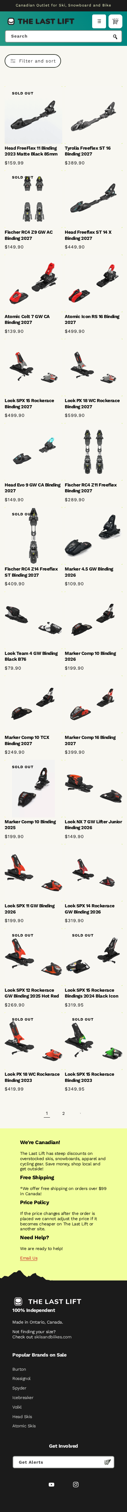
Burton (19, 1369)
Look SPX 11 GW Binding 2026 (29, 909)
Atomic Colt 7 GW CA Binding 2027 (27, 319)
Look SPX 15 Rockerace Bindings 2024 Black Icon (91, 993)
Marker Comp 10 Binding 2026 (90, 656)
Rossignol (21, 1378)
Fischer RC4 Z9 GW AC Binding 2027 (28, 235)
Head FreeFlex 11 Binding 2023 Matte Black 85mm (31, 151)
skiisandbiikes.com (52, 1336)
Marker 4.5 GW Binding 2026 (89, 572)
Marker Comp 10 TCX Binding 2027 (27, 740)
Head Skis (22, 1416)
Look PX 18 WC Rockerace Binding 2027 (92, 403)
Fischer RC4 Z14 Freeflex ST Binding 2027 (31, 572)
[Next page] (80, 1113)
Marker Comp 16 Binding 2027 (90, 740)
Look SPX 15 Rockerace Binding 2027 (29, 403)
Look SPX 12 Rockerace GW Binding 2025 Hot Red (32, 993)
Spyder (19, 1387)
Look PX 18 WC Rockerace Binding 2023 (32, 1077)
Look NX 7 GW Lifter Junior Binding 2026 (93, 825)
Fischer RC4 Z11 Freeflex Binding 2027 (91, 488)
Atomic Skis (24, 1425)
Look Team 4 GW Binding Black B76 (31, 656)
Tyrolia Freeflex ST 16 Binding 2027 (87, 151)
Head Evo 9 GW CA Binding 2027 (32, 488)
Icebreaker (22, 1397)
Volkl (17, 1407)
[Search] (115, 37)
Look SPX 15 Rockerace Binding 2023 (89, 1077)
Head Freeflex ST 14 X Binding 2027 (88, 235)
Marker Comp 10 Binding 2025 (30, 825)
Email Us (28, 1258)
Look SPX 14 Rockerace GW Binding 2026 (90, 909)
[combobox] (63, 36)
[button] (99, 21)
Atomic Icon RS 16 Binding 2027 (92, 319)
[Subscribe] (107, 1462)
